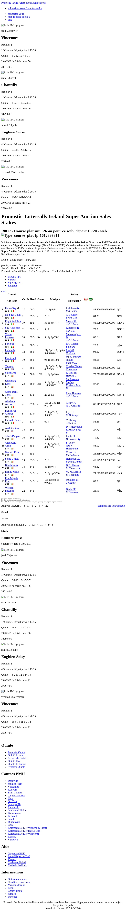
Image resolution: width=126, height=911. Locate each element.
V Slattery (71, 420)
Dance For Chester (10, 412)
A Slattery (71, 423)
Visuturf (12, 279)
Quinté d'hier (14, 761)
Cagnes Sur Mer (16, 795)
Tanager (9, 366)
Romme (12, 836)
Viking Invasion (9, 336)
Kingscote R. (73, 327)
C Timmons (72, 492)
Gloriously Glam (10, 444)
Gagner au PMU (16, 853)
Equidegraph (14, 282)
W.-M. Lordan (73, 471)
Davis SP (71, 489)
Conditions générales (19, 882)
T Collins (70, 482)
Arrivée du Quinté (17, 758)
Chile (10, 824)
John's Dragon (12, 436)
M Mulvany (72, 415)
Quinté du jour (15, 755)
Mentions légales (16, 885)
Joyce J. (70, 412)
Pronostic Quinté (16, 752)
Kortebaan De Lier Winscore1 (23, 833)
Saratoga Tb (14, 804)
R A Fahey (71, 311)
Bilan (10, 888)
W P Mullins (72, 474)
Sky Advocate (12, 327)
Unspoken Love (10, 382)
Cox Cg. (70, 330)
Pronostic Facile (23, 2)
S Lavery (70, 346)
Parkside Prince (13, 420)
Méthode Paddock (17, 865)
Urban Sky (10, 308)
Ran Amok (10, 358)
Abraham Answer (10, 403)
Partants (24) (14, 276)
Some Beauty (12, 458)
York (10, 798)
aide (10, 19)
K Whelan (71, 372)
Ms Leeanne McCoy (72, 381)
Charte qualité (15, 890)
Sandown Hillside (17, 810)
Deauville (13, 780)
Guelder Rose (12, 452)
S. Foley (70, 442)
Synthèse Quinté (16, 767)
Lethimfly (10, 350)
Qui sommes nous (17, 879)
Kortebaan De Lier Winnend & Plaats (27, 827)
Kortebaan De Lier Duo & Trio (24, 830)
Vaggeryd (13, 839)
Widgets (12, 893)
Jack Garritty (72, 308)
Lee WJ (70, 350)
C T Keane (71, 314)
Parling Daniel (74, 461)
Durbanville (14, 822)
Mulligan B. (72, 479)
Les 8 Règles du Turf (19, 856)
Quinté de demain (17, 764)
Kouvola (12, 789)
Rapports (12, 285)
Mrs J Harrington (72, 447)
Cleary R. (71, 402)
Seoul (11, 819)
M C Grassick (73, 405)
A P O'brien (72, 324)
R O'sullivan (72, 455)
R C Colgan (72, 343)
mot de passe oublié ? (19, 16)
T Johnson (71, 369)
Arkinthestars (12, 428)
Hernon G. (71, 375)
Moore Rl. (71, 321)
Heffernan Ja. (73, 458)
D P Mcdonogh (74, 426)
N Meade (70, 353)
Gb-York (12, 801)
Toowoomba (14, 813)
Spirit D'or (10, 372)
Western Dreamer (9, 489)
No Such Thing (13, 314)
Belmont (12, 816)
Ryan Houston (73, 393)
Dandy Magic (12, 471)
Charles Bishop (74, 366)
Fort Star (9, 343)
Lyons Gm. (71, 317)
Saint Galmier (15, 792)
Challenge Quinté (17, 862)
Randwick (13, 807)
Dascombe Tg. (73, 439)
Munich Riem (15, 783)
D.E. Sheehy (72, 465)
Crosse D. (71, 452)
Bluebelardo (11, 465)
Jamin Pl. (70, 436)
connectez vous (16, 13)
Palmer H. (71, 362)
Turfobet (12, 896)
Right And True (13, 321)
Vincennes (13, 786)
